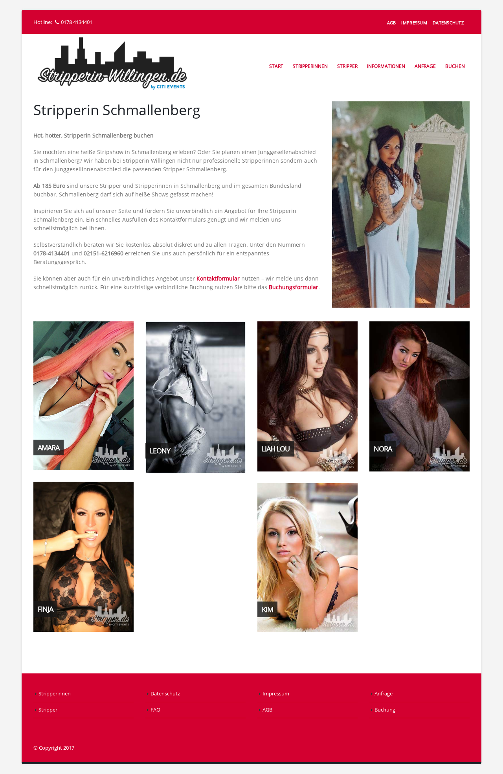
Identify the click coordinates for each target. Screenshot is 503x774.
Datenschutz (448, 23)
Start (276, 66)
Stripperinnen (310, 66)
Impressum (414, 23)
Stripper (347, 66)
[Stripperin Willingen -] (112, 64)
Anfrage (425, 66)
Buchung (384, 709)
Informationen (386, 66)
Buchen (455, 66)
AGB (391, 23)
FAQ (155, 709)
